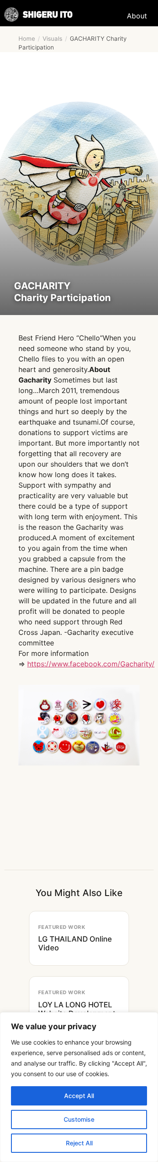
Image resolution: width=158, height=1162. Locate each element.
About (137, 15)
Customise (79, 1119)
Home (26, 38)
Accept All (79, 1095)
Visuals (52, 38)
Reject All (79, 1143)
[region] (79, 1087)
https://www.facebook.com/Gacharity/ (90, 663)
